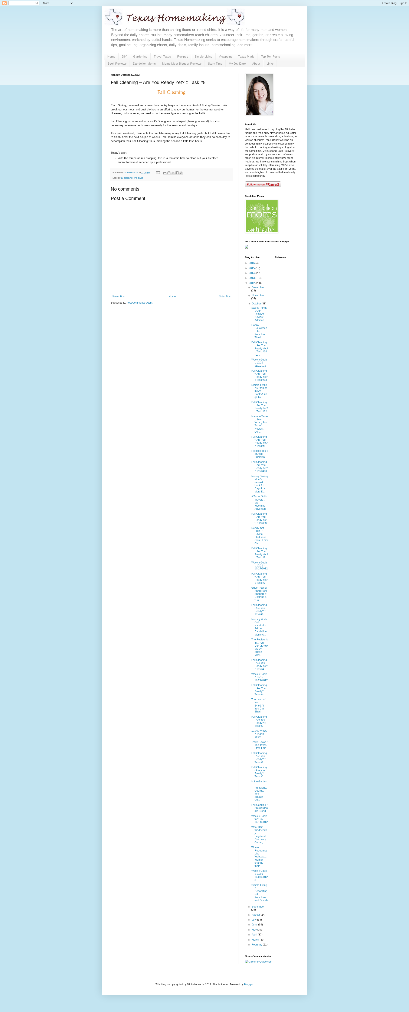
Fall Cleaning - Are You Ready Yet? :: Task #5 (259, 665)
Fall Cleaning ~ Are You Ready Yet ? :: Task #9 (259, 518)
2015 (252, 268)
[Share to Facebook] (177, 173)
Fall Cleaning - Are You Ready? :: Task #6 (259, 610)
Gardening (140, 56)
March (256, 939)
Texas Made (246, 56)
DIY (124, 56)
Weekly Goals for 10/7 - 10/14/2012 (259, 819)
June (255, 924)
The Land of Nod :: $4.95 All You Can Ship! (258, 705)
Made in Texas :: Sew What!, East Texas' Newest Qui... (259, 424)
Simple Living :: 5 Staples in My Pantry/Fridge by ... (259, 391)
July (254, 919)
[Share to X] (173, 173)
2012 (252, 283)
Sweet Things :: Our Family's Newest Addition (259, 314)
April (255, 934)
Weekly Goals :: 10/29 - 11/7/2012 (259, 362)
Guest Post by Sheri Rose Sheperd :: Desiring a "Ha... (259, 594)
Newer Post (118, 296)
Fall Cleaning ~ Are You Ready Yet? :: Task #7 (259, 578)
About (256, 63)
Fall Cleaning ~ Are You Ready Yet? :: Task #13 (259, 375)
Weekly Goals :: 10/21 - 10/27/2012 (259, 565)
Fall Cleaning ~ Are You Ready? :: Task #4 (259, 690)
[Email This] (165, 173)
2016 (252, 263)
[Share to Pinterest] (181, 173)
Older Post (225, 296)
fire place (138, 178)
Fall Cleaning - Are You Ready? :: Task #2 (259, 758)
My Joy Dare (237, 63)
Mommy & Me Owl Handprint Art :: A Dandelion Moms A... (259, 627)
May (254, 929)
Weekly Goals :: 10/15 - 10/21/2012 (259, 677)
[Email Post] (158, 172)
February (257, 944)
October (257, 303)
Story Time (215, 63)
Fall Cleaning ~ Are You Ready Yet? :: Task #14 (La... (259, 348)
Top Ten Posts (270, 56)
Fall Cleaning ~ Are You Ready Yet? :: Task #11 (259, 441)
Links (270, 63)
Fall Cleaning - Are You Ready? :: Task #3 (259, 721)
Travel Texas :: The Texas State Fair (259, 745)
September (258, 906)
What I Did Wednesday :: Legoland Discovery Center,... (259, 835)
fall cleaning (126, 178)
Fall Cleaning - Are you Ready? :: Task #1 (259, 772)
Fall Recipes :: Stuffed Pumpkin (259, 454)
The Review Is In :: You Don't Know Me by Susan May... (259, 647)
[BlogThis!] (169, 173)
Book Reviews (117, 63)
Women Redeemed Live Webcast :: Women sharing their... (259, 856)
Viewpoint (225, 56)
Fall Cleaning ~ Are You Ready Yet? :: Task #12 (259, 407)
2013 (252, 278)
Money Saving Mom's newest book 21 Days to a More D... (259, 484)
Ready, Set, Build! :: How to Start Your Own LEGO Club (259, 536)
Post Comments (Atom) (140, 302)
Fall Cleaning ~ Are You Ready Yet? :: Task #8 (259, 553)
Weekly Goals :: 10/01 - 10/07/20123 (259, 875)
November (258, 295)
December (258, 287)
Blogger (248, 984)
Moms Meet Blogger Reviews (182, 63)
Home (111, 56)
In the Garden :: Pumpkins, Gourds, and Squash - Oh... (259, 790)
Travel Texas (162, 56)
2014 (252, 273)
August (256, 914)
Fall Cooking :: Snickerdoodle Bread (259, 808)
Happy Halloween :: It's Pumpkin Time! (259, 331)
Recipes (182, 56)
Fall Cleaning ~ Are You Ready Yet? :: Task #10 (259, 466)
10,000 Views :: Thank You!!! (259, 733)
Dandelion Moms (144, 63)
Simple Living (203, 56)
